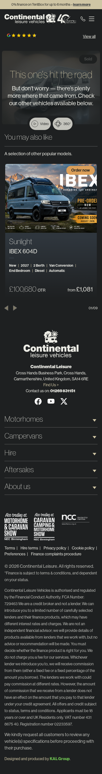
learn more (82, 4)
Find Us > (51, 385)
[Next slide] (15, 308)
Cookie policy (83, 548)
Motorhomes (23, 419)
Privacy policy (55, 548)
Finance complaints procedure (56, 554)
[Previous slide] (6, 308)
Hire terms (29, 548)
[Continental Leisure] (40, 18)
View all (89, 36)
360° (67, 124)
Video (44, 124)
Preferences (15, 554)
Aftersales (19, 469)
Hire (10, 453)
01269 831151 (62, 390)
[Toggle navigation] (92, 19)
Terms (9, 548)
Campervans (23, 436)
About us (17, 486)
